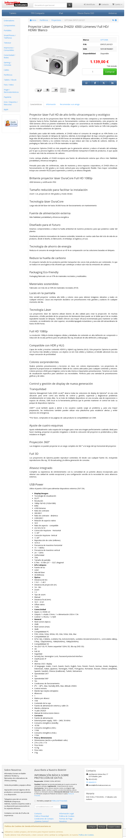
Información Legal (66, 813)
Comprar (110, 71)
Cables (6, 70)
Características (36, 104)
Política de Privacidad (59, 801)
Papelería (7, 97)
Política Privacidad (41, 816)
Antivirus (113, 13)
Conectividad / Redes (9, 56)
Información (51, 104)
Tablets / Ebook (10, 80)
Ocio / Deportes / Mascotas (11, 103)
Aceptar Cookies (114, 827)
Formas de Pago (65, 819)
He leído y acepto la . (52, 801)
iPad (61, 13)
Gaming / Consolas (7, 63)
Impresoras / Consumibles (9, 49)
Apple (6, 109)
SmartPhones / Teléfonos (10, 36)
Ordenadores (9, 20)
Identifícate (90, 4)
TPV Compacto (37, 13)
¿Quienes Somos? (41, 821)
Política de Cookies (86, 835)
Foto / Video (9, 85)
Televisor (7, 43)
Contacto (105, 4)
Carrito (118, 4)
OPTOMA (104, 40)
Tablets (12, 13)
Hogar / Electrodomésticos (11, 90)
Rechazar (102, 827)
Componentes (9, 25)
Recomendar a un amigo (70, 104)
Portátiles (7, 30)
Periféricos (8, 75)
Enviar (64, 807)
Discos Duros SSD (86, 13)
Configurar (92, 827)
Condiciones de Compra (43, 819)
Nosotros (63, 821)
